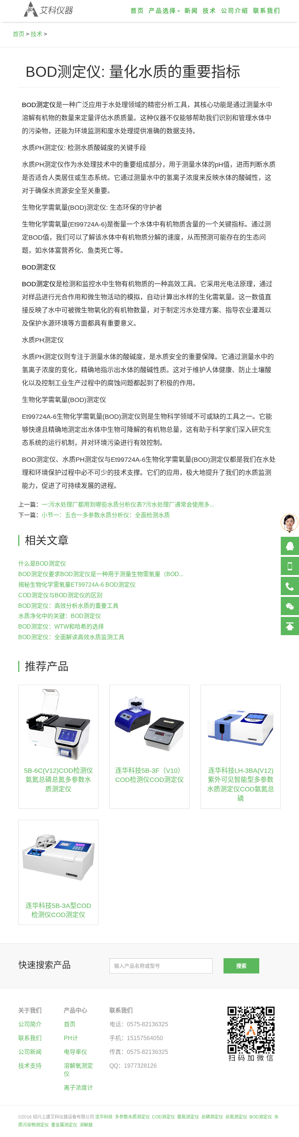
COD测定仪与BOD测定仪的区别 (60, 595)
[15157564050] (290, 566)
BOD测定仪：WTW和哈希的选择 (61, 626)
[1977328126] (290, 546)
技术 (210, 11)
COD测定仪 (163, 1117)
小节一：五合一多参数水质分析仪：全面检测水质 (106, 515)
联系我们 (267, 11)
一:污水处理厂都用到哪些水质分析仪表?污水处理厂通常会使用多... (128, 504)
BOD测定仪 (39, 105)
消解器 (86, 1125)
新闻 (191, 11)
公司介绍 (235, 11)
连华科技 (104, 1117)
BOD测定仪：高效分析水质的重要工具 (68, 606)
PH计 (71, 1038)
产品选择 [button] (162, 11)
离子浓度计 (78, 1088)
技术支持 (30, 1066)
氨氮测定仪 (188, 1117)
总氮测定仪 (236, 1117)
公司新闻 (30, 1052)
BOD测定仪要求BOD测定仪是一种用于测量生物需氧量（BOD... (100, 574)
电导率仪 (75, 1052)
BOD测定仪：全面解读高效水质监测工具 (71, 637)
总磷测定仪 (212, 1117)
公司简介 (30, 1024)
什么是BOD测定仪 (42, 563)
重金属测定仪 (64, 1125)
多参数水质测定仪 (132, 1117)
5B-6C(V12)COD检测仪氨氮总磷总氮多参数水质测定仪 (58, 780)
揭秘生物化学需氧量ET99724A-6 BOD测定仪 (77, 585)
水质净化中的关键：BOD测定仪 (59, 616)
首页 (137, 11)
